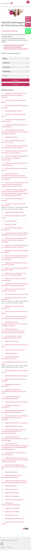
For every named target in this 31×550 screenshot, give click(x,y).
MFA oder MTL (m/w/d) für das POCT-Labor (16, 294)
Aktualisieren (15, 84)
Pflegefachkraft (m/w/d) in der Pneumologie (16, 423)
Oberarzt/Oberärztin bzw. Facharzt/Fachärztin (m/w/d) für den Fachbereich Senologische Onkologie (14, 323)
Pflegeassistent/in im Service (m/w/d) (15, 350)
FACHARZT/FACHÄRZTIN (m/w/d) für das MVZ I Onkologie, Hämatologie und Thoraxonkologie (15, 158)
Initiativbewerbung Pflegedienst (13, 47)
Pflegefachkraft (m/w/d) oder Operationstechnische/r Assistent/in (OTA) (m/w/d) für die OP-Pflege (15, 438)
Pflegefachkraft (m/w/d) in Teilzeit (13, 426)
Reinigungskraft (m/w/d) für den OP (14, 518)
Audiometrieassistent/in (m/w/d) (13, 111)
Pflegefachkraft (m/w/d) (11, 353)
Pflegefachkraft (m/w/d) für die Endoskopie (16, 375)
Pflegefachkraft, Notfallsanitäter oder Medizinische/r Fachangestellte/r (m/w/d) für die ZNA (14, 466)
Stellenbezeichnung (7, 90)
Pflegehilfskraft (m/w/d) (11, 486)
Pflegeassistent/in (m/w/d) (12, 341)
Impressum (10, 547)
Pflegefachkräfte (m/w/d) (11, 472)
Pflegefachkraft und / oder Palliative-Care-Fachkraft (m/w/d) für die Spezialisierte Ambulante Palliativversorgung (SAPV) (15, 459)
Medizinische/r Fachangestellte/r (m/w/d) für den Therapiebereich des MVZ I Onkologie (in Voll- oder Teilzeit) (15, 257)
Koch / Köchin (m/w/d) (11, 221)
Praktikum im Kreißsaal (11, 489)
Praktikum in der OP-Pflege (12, 508)
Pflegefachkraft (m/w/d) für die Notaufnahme (16, 402)
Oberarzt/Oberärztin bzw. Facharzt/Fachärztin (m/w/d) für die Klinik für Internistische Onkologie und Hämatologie (13, 330)
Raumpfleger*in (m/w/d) (11, 515)
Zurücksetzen (15, 80)
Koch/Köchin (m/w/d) (10, 224)
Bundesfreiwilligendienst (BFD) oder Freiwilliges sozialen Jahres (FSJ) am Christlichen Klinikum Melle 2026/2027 (15, 131)
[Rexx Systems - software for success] (25, 528)
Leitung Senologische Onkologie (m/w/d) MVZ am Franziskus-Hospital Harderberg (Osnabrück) (14, 240)
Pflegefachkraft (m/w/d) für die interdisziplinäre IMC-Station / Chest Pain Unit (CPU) (14, 391)
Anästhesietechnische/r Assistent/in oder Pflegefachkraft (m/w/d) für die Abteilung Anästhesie (14, 95)
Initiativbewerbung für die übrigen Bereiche (16, 49)
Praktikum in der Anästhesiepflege (14, 499)
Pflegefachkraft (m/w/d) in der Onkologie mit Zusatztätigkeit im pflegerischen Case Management (15, 417)
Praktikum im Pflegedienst (12, 492)
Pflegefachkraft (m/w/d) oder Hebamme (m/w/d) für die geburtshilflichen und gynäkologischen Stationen (14, 431)
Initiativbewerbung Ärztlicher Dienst (14, 45)
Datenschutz (3, 547)
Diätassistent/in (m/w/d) (11, 137)
